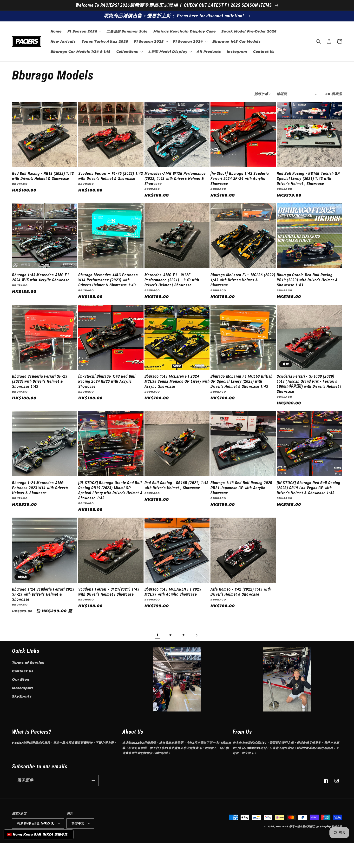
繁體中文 (78, 823)
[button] (84, 31)
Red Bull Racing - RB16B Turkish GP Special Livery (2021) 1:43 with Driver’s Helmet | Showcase (308, 178)
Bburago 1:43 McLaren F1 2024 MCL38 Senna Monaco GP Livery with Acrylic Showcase (177, 381)
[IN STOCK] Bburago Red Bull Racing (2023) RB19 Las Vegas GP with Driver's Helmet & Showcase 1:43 (308, 487)
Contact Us (22, 671)
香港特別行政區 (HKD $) (35, 823)
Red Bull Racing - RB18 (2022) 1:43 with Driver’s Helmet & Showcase (43, 176)
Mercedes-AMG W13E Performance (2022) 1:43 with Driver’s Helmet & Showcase (175, 178)
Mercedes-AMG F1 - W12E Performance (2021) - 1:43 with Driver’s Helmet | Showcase (171, 279)
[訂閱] (93, 780)
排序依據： (263, 94)
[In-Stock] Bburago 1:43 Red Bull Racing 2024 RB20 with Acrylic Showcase (107, 381)
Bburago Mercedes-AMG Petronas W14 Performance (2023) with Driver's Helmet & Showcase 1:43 (108, 279)
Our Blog (20, 679)
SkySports (22, 696)
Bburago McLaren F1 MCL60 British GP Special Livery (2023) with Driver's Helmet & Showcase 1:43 (241, 381)
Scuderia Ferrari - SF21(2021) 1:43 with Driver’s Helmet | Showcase (108, 592)
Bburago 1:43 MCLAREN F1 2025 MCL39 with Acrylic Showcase (172, 592)
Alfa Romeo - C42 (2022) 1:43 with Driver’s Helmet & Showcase (240, 592)
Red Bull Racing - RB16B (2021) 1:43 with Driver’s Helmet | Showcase (176, 485)
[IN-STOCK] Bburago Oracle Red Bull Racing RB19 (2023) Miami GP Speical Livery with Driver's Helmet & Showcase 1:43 (110, 490)
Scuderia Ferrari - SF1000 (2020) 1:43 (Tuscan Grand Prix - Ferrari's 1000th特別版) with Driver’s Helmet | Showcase (309, 384)
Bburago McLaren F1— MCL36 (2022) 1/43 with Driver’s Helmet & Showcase (242, 279)
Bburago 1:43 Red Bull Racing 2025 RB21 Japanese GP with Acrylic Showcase (241, 487)
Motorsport (22, 688)
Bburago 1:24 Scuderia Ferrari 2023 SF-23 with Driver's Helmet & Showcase (43, 594)
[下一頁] (196, 635)
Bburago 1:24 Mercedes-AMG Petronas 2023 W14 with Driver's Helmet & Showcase (40, 487)
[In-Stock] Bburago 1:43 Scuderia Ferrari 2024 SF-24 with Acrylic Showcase (239, 178)
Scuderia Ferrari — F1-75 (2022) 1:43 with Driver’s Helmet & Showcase (110, 176)
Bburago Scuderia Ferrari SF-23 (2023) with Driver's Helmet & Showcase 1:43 (39, 381)
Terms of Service (28, 662)
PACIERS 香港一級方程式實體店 (295, 826)
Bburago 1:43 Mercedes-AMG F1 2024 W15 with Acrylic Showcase (40, 277)
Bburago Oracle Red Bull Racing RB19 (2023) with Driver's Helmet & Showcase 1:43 (307, 279)
